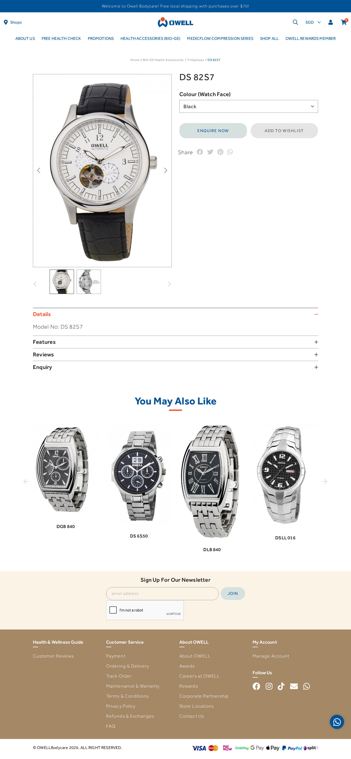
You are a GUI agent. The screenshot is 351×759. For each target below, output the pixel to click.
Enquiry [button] (42, 367)
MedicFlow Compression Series (220, 38)
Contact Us (191, 716)
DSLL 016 (285, 537)
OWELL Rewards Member (310, 38)
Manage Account (271, 656)
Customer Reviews (53, 656)
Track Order (119, 676)
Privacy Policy (120, 706)
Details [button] (42, 314)
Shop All (269, 38)
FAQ (111, 726)
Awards (187, 666)
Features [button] (44, 342)
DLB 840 (212, 549)
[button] (35, 280)
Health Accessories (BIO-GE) (150, 38)
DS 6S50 (139, 536)
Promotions (101, 38)
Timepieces (195, 60)
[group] (62, 282)
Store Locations (196, 706)
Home (135, 60)
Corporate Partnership (204, 696)
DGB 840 (66, 526)
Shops (16, 22)
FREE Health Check (61, 38)
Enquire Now (213, 130)
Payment (116, 656)
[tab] (175, 314)
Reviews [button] (43, 354)
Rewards (188, 686)
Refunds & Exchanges (130, 716)
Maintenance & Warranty (133, 686)
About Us (25, 38)
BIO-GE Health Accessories (163, 60)
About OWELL (195, 656)
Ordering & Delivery (127, 666)
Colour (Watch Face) (205, 94)
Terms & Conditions (127, 696)
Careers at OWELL (199, 676)
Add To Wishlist (284, 130)
